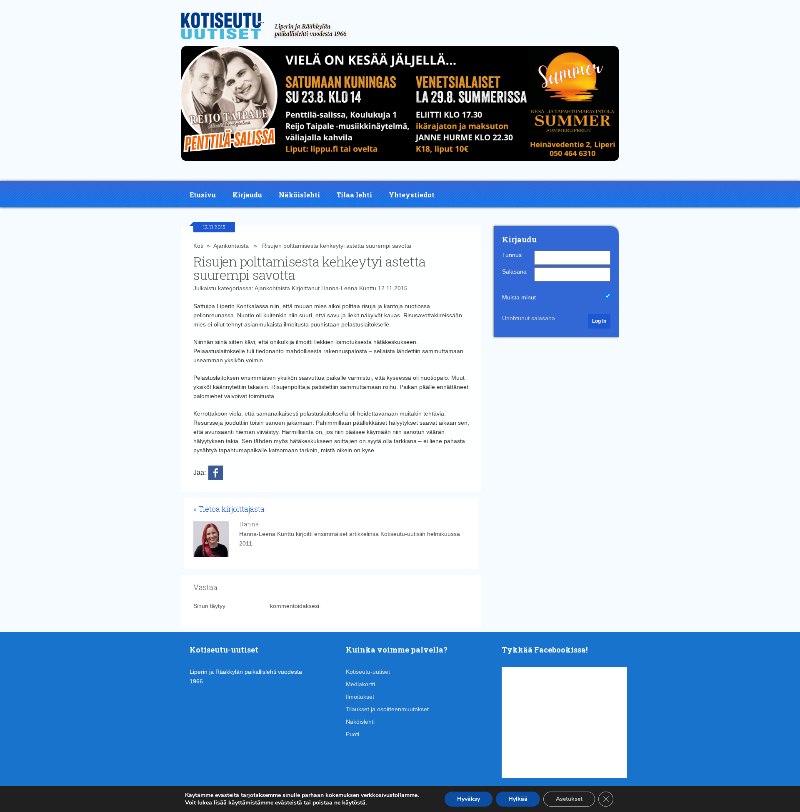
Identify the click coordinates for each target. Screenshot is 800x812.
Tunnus (512, 255)
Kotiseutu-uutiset (368, 671)
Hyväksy (468, 799)
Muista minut (519, 297)
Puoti (352, 734)
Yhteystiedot (412, 194)
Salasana (514, 271)
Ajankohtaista (231, 245)
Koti (198, 245)
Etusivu (203, 194)
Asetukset (569, 799)
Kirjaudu (247, 194)
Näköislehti (299, 194)
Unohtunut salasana (528, 318)
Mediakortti (360, 684)
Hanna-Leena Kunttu (348, 288)
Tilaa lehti (354, 194)
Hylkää (518, 799)
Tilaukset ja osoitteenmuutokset (387, 709)
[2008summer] (400, 162)
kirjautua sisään (247, 606)
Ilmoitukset (360, 696)
